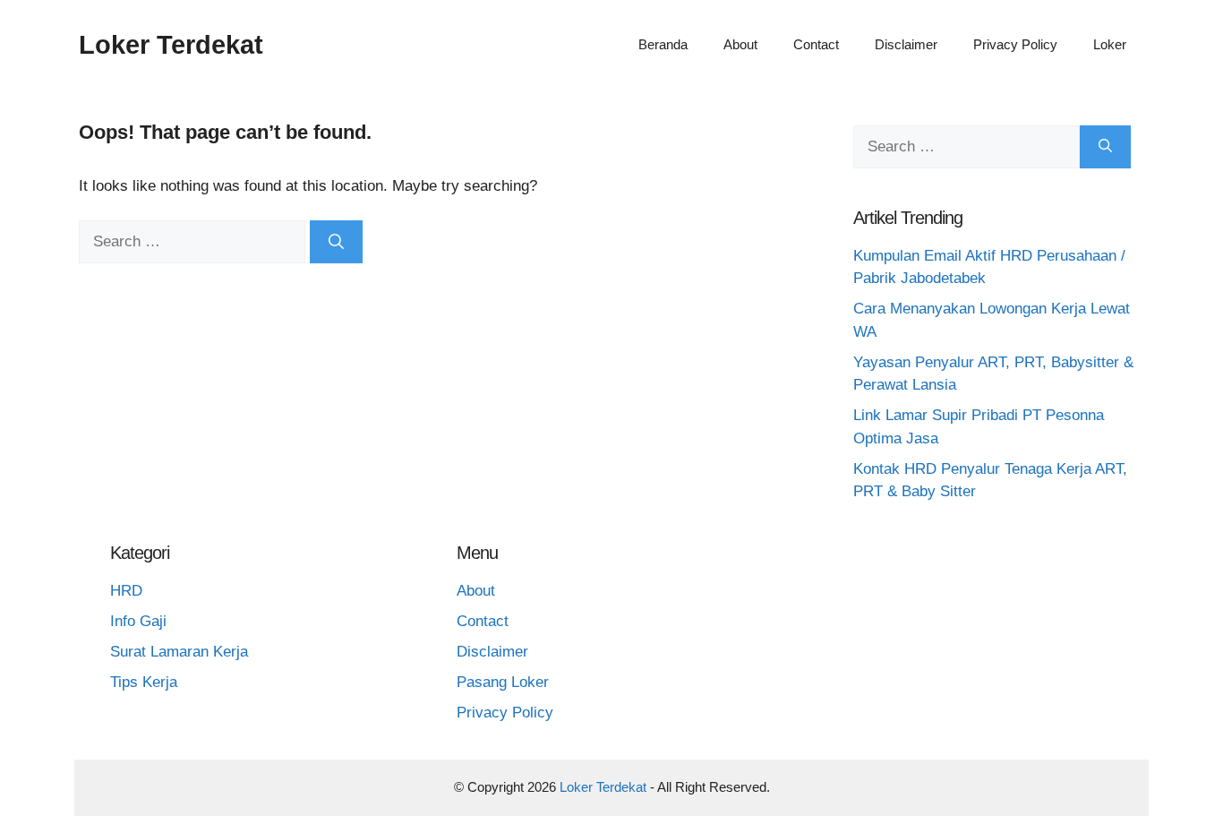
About (740, 44)
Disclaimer (906, 44)
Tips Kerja (143, 682)
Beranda (663, 44)
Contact (816, 44)
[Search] (336, 241)
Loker (1109, 44)
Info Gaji (138, 621)
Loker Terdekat (171, 44)
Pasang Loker (503, 682)
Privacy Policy (1015, 44)
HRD (126, 590)
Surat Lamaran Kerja (179, 651)
